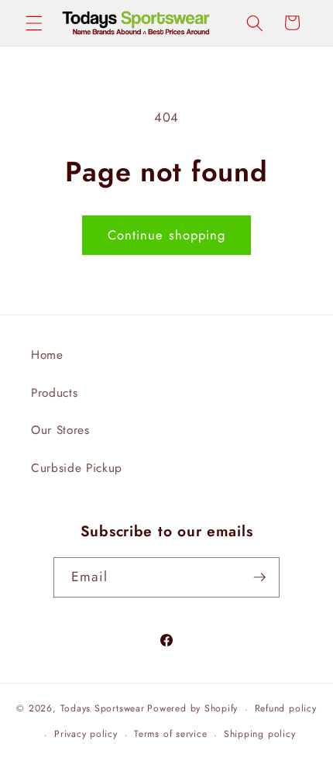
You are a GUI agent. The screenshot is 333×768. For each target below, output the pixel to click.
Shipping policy (260, 734)
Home (47, 354)
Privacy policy (86, 734)
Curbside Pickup (76, 468)
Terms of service (170, 734)
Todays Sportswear (102, 709)
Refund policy (286, 708)
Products (54, 392)
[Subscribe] (259, 577)
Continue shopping (167, 235)
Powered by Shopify (192, 709)
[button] (34, 22)
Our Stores (60, 430)
